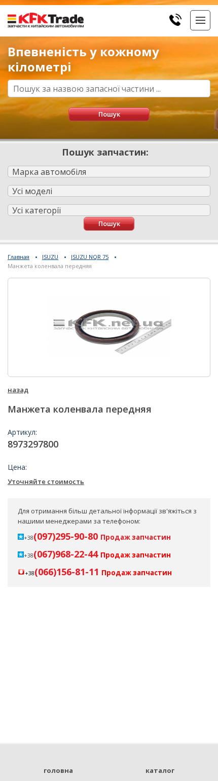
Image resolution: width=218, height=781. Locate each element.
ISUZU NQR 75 (89, 257)
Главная (18, 257)
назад (18, 389)
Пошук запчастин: (105, 152)
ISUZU (50, 257)
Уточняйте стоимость (46, 481)
